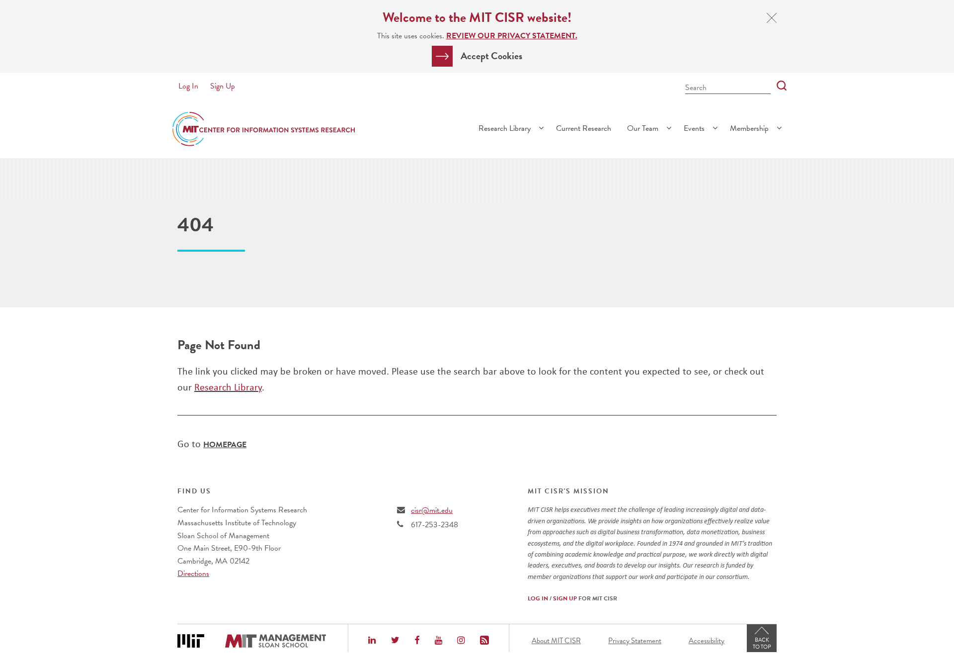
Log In (188, 86)
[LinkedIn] (372, 641)
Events (694, 128)
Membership (749, 128)
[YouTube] (438, 641)
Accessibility (706, 640)
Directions (193, 573)
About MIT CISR (556, 640)
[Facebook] (416, 641)
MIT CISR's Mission (568, 491)
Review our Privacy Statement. (511, 36)
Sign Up (222, 86)
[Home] (263, 129)
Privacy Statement (634, 640)
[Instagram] (461, 641)
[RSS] (484, 641)
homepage (224, 445)
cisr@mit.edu (432, 510)
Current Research (583, 128)
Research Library (504, 128)
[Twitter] (395, 641)
